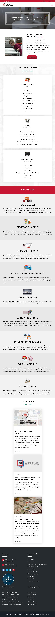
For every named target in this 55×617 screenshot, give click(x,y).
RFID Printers (31, 599)
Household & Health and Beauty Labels (37, 564)
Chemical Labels (27, 98)
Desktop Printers (27, 168)
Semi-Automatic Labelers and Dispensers (27, 142)
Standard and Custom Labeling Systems (27, 144)
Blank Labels (27, 111)
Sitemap (47, 614)
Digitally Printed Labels (33, 581)
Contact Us (32, 57)
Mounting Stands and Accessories (27, 137)
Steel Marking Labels (27, 103)
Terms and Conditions (40, 614)
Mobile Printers (27, 170)
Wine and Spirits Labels (27, 106)
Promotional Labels (27, 108)
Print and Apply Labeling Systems (27, 134)
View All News (27, 404)
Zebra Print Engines (32, 604)
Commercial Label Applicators (27, 132)
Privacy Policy (32, 614)
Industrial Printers (27, 165)
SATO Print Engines (27, 175)
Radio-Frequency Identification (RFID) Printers (27, 173)
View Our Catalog (27, 71)
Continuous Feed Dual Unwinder (27, 139)
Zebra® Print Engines (27, 178)
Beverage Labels (27, 93)
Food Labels (27, 91)
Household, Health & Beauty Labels (27, 101)
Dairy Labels (27, 96)
